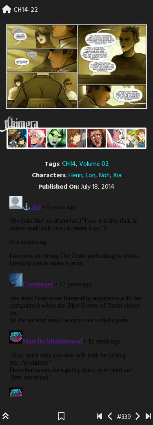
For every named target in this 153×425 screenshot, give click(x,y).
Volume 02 (94, 164)
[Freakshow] (76, 138)
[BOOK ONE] (99, 417)
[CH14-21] (110, 417)
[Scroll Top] (5, 417)
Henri (75, 175)
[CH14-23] (137, 417)
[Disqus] (76, 294)
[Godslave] (116, 138)
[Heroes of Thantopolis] (17, 138)
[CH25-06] (148, 417)
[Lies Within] (37, 138)
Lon (90, 175)
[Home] (6, 10)
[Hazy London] (135, 138)
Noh (104, 175)
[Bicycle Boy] (96, 138)
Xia (117, 175)
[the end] (56, 138)
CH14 (69, 164)
